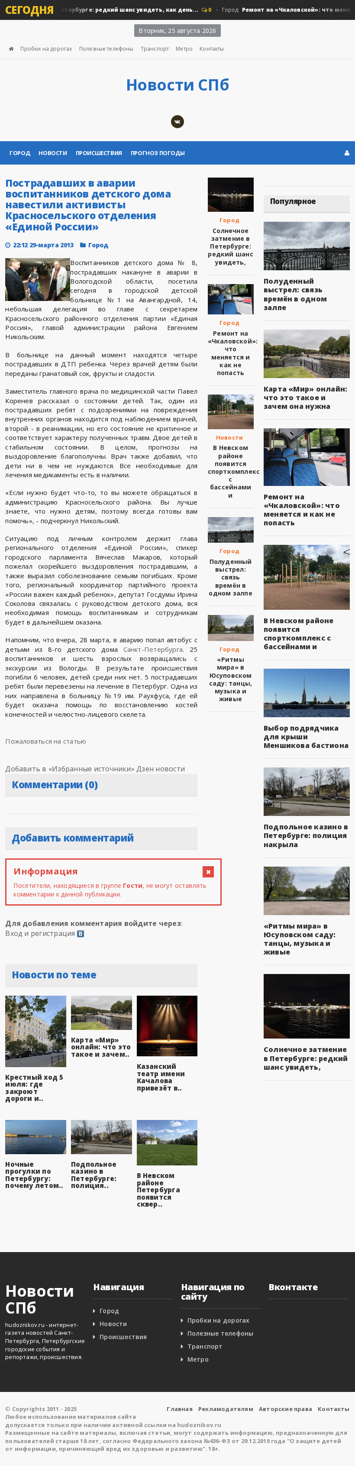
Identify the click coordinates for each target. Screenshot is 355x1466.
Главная (179, 1409)
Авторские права (285, 1409)
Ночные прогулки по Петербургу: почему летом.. (34, 1175)
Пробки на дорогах (46, 48)
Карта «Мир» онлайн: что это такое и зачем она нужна (306, 397)
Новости (53, 153)
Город (20, 153)
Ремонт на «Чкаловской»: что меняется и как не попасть (233, 353)
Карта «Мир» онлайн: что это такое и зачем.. (101, 1047)
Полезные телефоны (106, 48)
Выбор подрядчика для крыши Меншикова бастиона (306, 736)
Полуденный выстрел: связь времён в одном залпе (230, 577)
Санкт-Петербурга (153, 649)
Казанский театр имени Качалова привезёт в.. (161, 1077)
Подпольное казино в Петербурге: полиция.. (93, 1175)
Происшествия (99, 153)
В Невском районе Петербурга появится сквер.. (158, 1189)
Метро (184, 48)
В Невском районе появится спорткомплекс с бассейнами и (234, 471)
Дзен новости (160, 768)
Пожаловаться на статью (45, 741)
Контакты (212, 48)
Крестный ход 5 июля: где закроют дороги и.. (34, 1088)
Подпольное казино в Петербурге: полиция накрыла (306, 835)
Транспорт (155, 48)
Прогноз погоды (157, 153)
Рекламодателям (225, 1409)
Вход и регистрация (40, 933)
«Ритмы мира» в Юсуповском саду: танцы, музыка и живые (230, 679)
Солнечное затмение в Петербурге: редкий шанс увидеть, (230, 246)
